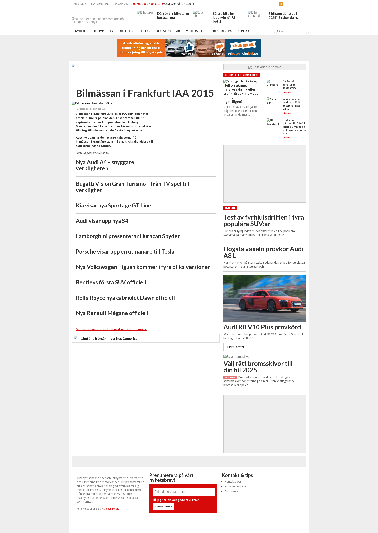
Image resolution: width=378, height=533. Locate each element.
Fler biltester (235, 347)
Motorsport (196, 31)
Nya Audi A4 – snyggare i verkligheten (106, 165)
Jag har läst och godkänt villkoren (178, 500)
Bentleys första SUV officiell (111, 282)
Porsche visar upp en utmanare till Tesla (125, 251)
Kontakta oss (120, 4)
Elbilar (145, 31)
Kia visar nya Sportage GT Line (113, 205)
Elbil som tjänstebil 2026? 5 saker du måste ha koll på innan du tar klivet (294, 126)
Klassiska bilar (168, 31)
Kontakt (244, 31)
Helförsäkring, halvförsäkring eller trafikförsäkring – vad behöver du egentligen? (241, 93)
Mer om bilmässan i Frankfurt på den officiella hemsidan (111, 329)
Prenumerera (221, 31)
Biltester (126, 31)
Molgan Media (111, 508)
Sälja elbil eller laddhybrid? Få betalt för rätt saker (292, 104)
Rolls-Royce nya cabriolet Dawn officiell (125, 297)
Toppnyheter (103, 31)
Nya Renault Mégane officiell (112, 313)
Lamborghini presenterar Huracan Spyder (128, 236)
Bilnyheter (79, 31)
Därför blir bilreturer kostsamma (289, 84)
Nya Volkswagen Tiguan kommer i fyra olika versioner (143, 266)
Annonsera (80, 4)
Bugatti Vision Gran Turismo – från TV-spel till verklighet (132, 186)
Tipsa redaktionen (99, 4)
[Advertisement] (186, 134)
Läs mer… (287, 92)
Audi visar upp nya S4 (102, 220)
